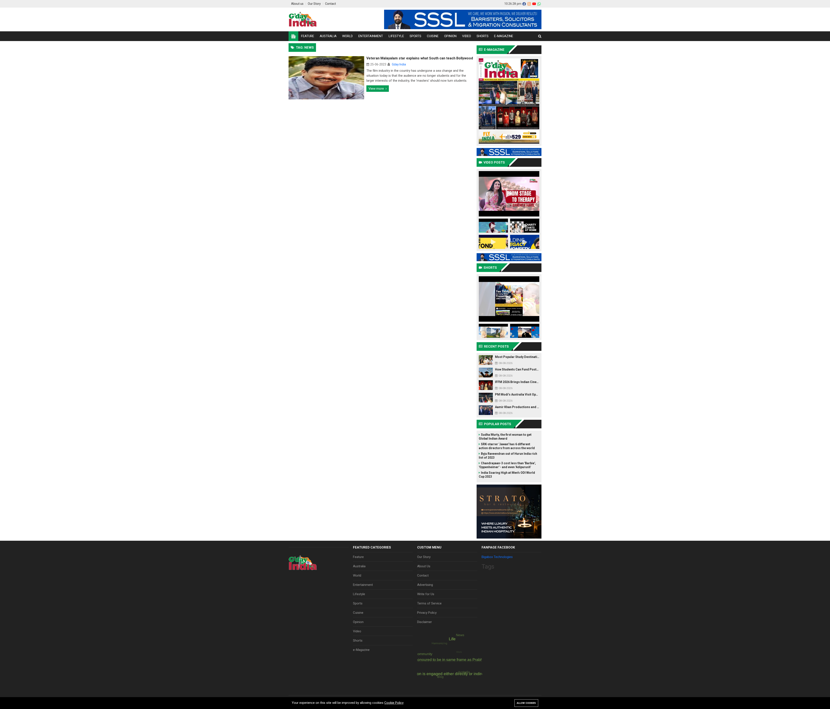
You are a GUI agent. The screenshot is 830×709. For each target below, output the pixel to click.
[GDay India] (303, 19)
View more (376, 89)
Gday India (399, 64)
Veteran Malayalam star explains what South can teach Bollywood (419, 58)
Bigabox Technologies (497, 557)
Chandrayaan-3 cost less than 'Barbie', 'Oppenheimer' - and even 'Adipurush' (507, 465)
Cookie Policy (394, 703)
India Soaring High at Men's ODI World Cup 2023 (507, 474)
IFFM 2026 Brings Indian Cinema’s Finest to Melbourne (517, 382)
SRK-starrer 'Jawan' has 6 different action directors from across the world (507, 446)
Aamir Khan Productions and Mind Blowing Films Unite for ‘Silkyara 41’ (517, 407)
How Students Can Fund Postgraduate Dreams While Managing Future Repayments (517, 369)
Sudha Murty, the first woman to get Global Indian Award (505, 436)
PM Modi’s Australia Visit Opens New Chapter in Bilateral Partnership (517, 394)
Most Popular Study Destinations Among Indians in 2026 (517, 357)
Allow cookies (526, 703)
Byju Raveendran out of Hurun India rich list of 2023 (508, 455)
